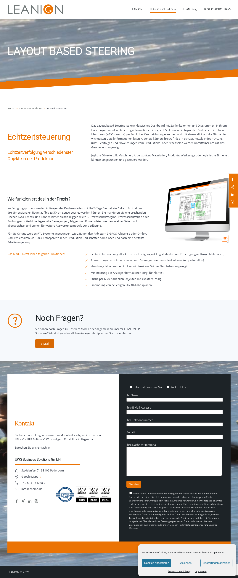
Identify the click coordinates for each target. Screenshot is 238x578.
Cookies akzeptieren (156, 562)
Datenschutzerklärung (196, 524)
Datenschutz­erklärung (179, 571)
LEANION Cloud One (163, 9)
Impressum (201, 571)
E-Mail (45, 343)
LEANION (136, 9)
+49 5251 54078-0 (33, 483)
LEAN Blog (190, 9)
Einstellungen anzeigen (216, 562)
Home (10, 108)
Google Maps (30, 476)
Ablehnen (186, 562)
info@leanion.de (31, 489)
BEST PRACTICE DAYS (217, 9)
